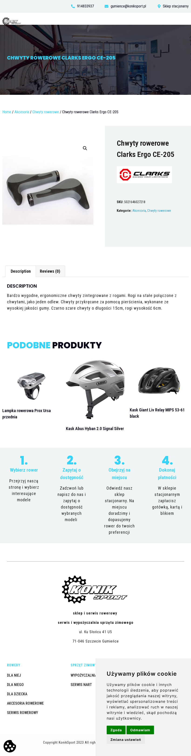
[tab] (20, 271)
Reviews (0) (50, 271)
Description (21, 271)
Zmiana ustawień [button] (125, 740)
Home (6, 112)
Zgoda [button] (116, 730)
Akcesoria (21, 112)
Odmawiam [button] (140, 730)
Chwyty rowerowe (45, 112)
